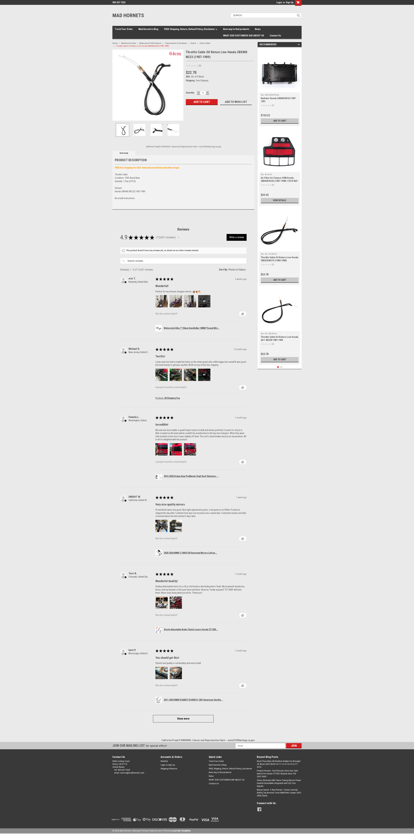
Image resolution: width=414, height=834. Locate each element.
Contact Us (275, 35)
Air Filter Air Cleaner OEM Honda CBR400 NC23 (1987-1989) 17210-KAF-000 (280, 181)
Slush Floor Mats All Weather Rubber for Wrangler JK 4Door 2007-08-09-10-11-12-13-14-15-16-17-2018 (279, 764)
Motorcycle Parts (128, 43)
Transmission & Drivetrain (176, 43)
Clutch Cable (205, 43)
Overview (124, 153)
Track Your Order (124, 29)
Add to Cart (279, 120)
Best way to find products (236, 29)
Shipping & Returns (169, 769)
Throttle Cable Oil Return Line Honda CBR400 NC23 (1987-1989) (142, 46)
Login (279, 2)
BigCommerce (156, 831)
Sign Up (289, 2)
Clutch (193, 43)
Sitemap (136, 831)
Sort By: (223, 269)
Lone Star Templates (181, 831)
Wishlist (164, 761)
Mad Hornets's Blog (148, 29)
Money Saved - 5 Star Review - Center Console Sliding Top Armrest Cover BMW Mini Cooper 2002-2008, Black (279, 793)
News (258, 29)
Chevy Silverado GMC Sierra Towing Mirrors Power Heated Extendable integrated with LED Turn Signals (279, 783)
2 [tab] (281, 367)
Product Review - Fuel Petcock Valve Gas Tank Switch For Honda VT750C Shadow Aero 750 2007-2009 (277, 774)
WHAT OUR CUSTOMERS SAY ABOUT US (243, 35)
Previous (115, 85)
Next (180, 85)
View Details (279, 200)
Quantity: (190, 92)
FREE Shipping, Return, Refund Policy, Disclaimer (189, 29)
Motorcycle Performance (150, 43)
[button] (178, 237)
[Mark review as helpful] (243, 313)
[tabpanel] (279, 87)
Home (115, 43)
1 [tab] (278, 367)
